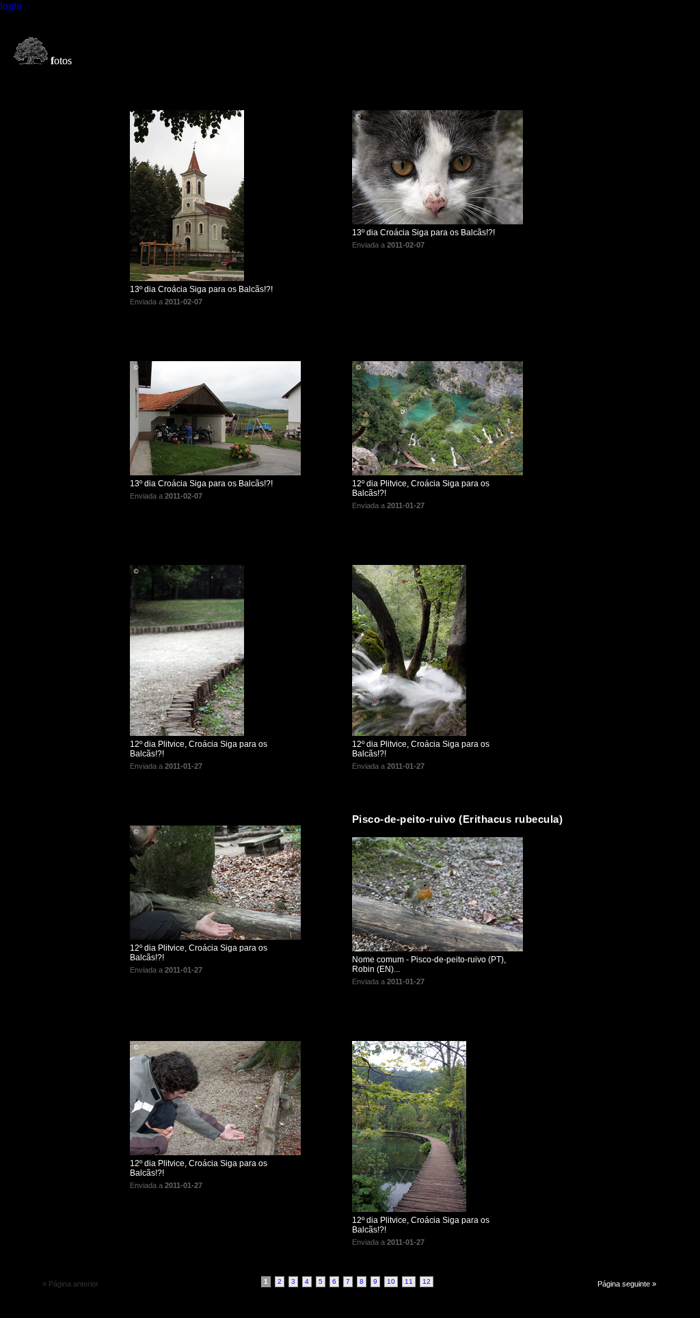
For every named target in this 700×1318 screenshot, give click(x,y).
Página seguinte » (626, 1284)
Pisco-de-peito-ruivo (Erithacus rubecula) (457, 819)
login (11, 6)
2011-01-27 (406, 505)
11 (409, 1281)
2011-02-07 (183, 302)
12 (426, 1281)
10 (391, 1281)
